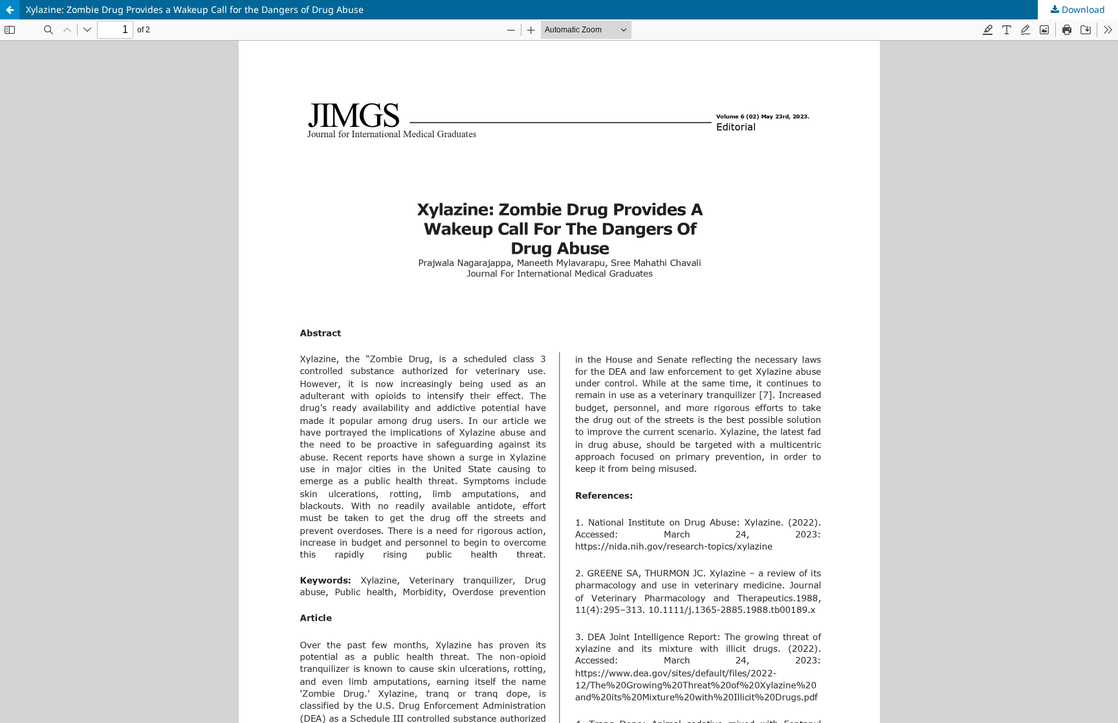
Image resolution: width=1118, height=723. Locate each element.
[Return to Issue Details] (9, 9)
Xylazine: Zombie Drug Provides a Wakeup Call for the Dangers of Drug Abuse (195, 9)
